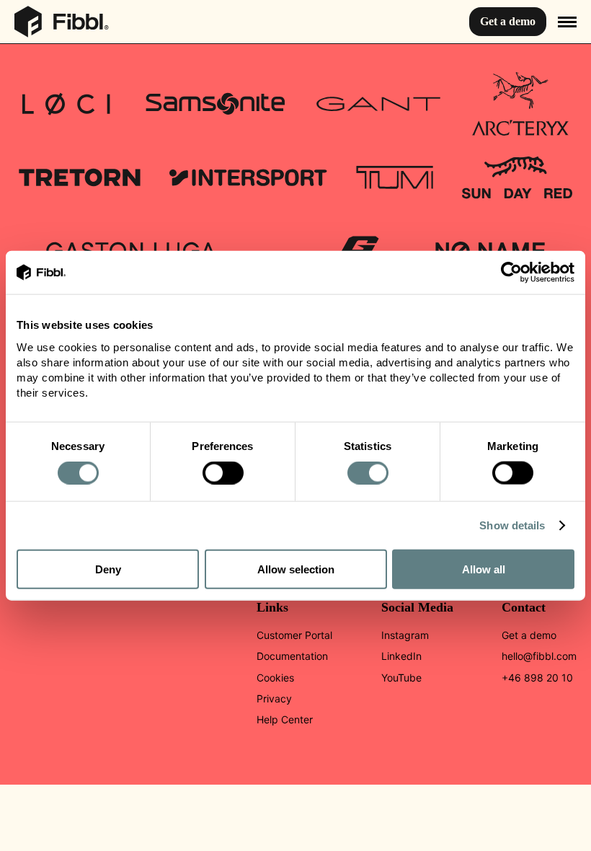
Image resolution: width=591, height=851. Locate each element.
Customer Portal (294, 635)
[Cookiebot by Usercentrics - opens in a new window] (511, 272)
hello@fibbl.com (539, 656)
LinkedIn (401, 656)
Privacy (274, 698)
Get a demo (508, 21)
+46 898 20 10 (537, 677)
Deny (108, 569)
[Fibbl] (61, 14)
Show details (512, 525)
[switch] (223, 473)
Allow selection (295, 569)
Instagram (405, 635)
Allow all (483, 569)
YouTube (401, 677)
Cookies (275, 677)
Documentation (292, 656)
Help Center (285, 719)
